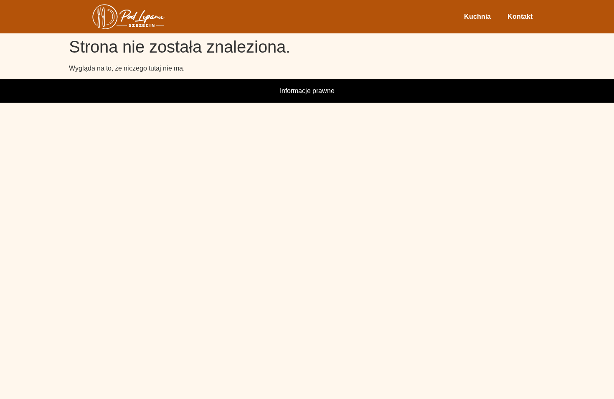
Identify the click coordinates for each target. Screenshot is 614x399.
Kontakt (520, 16)
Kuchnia (477, 16)
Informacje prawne (307, 90)
